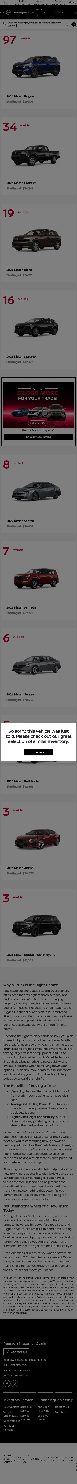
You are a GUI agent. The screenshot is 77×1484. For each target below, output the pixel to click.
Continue (38, 752)
